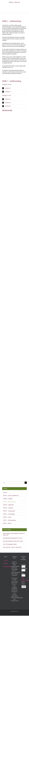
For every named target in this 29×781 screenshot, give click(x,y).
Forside (5, 560)
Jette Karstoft (21, 291)
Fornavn (23, 564)
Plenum (5, 492)
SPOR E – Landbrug (8, 508)
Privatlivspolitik (5, 566)
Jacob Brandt (20, 258)
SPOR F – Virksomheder (9, 511)
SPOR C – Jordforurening (9, 501)
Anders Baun (7, 132)
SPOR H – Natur (7, 517)
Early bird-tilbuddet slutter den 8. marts (13, 541)
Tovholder (22, 328)
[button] (14, 88)
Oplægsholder (7, 133)
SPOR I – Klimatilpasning (9, 520)
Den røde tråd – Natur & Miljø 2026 (12, 547)
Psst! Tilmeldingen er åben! (10, 544)
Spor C (5, 134)
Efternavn (23, 568)
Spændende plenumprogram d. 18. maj (12, 538)
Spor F (21, 129)
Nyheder (6, 563)
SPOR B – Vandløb (7, 498)
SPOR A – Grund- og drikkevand (10, 495)
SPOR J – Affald (7, 523)
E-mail (23, 572)
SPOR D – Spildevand (8, 504)
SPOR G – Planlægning (9, 514)
